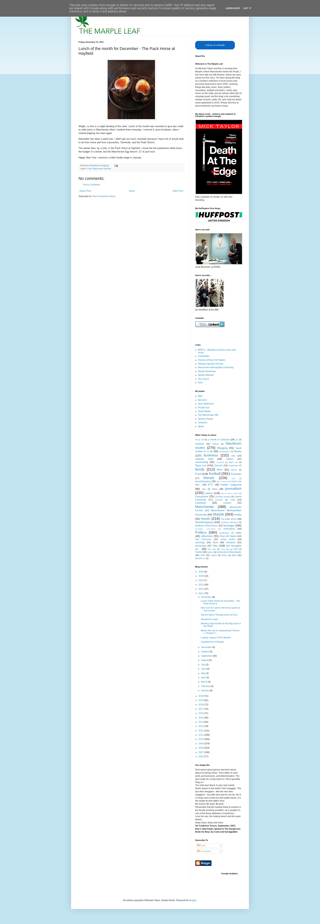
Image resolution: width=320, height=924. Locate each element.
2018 (201, 704)
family (199, 469)
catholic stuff (204, 458)
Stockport (231, 542)
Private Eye (203, 407)
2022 (201, 589)
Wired (201, 426)
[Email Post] (116, 165)
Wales (224, 555)
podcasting (229, 528)
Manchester (204, 507)
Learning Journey (223, 496)
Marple (218, 514)
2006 (201, 756)
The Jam (212, 549)
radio (238, 532)
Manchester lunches (102, 168)
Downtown (233, 465)
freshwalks (236, 474)
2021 (201, 593)
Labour (209, 493)
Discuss (219, 465)
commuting (201, 462)
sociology (200, 542)
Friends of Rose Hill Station (211, 360)
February (206, 686)
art (237, 440)
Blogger (192, 900)
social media (227, 539)
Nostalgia (228, 525)
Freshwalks (203, 356)
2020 (201, 696)
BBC (200, 396)
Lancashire (201, 496)
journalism (233, 488)
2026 (201, 571)
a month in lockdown (219, 439)
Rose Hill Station (228, 536)
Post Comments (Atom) (103, 196)
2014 (201, 722)
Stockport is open (209, 619)
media (237, 514)
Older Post (178, 191)
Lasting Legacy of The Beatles (216, 637)
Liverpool (200, 502)
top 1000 (234, 549)
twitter (210, 552)
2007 (201, 752)
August (205, 660)
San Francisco (203, 539)
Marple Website (206, 375)
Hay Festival (222, 482)
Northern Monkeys (229, 522)
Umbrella (202, 422)
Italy (204, 489)
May (203, 673)
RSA (200, 382)
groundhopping (203, 481)
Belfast (216, 444)
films (219, 469)
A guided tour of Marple (212, 642)
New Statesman (206, 403)
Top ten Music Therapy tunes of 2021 (219, 615)
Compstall (220, 462)
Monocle (202, 400)
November (206, 647)
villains (214, 555)
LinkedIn (219, 500)
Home (132, 191)
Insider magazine (230, 484)
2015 (201, 717)
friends (209, 478)
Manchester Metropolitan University (216, 367)
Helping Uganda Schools (210, 363)
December (206, 597)
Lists (232, 499)
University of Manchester (229, 552)
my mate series (229, 519)
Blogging (222, 447)
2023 (201, 584)
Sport (215, 542)
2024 (201, 580)
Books (237, 451)
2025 (201, 576)
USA (202, 555)
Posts (202, 845)
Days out (200, 465)
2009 (201, 743)
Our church (203, 379)
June (204, 669)
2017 (201, 709)
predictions (224, 533)
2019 (201, 700)
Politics (200, 532)
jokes (214, 489)
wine (234, 555)
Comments (205, 851)
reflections (207, 536)
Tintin (223, 549)
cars (233, 455)
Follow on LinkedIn (215, 45)
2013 (201, 726)
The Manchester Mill (208, 415)
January (205, 690)
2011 (201, 735)
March (204, 682)
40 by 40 (199, 440)
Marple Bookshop (207, 371)
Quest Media (204, 411)
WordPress (200, 558)
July (203, 664)
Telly (215, 545)
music (205, 518)
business (211, 455)
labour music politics (230, 493)
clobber (230, 459)
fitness (234, 470)
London (227, 503)
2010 (201, 739)
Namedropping (204, 522)
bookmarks (224, 451)
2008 (201, 748)
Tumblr (198, 552)
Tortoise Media (205, 419)
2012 (201, 730)
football (215, 474)
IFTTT (211, 484)
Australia (199, 444)
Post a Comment (91, 184)
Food (89, 168)
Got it (247, 8)
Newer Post (85, 191)
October (205, 651)
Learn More (233, 8)
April (203, 677)
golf (233, 478)
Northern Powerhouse (206, 525)
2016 (201, 713)
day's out (233, 462)
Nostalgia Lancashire (205, 529)
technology (200, 546)
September (207, 656)
